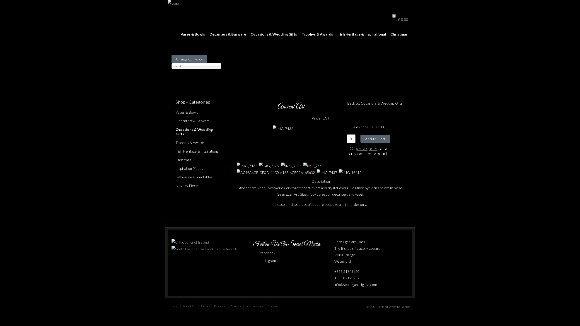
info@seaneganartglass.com (355, 284)
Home (174, 306)
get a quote (366, 148)
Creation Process (213, 306)
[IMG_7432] (283, 128)
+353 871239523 (348, 278)
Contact (273, 306)
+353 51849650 (347, 271)
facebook (268, 253)
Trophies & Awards (190, 142)
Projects (235, 306)
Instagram (268, 260)
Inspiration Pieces (189, 168)
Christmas (399, 34)
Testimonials (254, 306)
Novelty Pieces (187, 185)
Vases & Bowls (193, 34)
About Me (189, 306)
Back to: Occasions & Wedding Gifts (375, 103)
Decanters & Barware (228, 34)
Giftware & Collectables (194, 177)
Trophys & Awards (317, 34)
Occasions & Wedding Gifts (274, 34)
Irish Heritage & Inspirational (362, 34)
